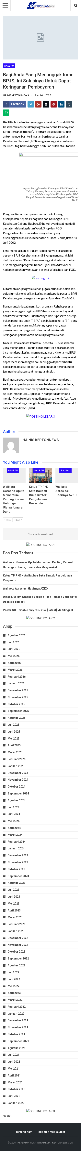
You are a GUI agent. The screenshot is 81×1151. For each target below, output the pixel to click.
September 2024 (18, 793)
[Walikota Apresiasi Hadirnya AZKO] (66, 475)
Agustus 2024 (16, 800)
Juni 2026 (14, 649)
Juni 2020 (14, 1096)
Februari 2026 (17, 676)
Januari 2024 (16, 848)
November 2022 (18, 944)
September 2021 (18, 1041)
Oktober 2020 (16, 1089)
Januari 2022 (16, 1013)
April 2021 (14, 1075)
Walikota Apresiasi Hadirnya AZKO (66, 491)
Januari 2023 (16, 931)
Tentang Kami (24, 1131)
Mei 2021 (13, 1068)
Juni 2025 (14, 731)
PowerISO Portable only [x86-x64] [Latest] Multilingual (38, 610)
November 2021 (18, 1027)
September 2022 (18, 958)
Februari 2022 (17, 1006)
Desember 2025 (18, 690)
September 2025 (18, 710)
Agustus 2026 (16, 635)
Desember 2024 (18, 773)
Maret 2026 (15, 669)
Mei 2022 (13, 986)
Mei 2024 (13, 821)
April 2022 (14, 992)
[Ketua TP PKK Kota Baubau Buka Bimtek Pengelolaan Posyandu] (40, 475)
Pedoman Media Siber (51, 1131)
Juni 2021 (14, 1061)
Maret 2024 (15, 834)
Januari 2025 (16, 766)
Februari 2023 (17, 924)
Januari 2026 (16, 683)
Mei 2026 (13, 656)
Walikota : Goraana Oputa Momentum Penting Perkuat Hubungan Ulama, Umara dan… (14, 499)
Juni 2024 (14, 814)
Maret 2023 (15, 917)
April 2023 (14, 910)
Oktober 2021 (16, 1034)
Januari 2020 (16, 1103)
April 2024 (14, 827)
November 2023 (18, 862)
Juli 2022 (13, 972)
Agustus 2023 (16, 882)
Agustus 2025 (16, 717)
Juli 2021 (13, 1054)
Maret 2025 (15, 752)
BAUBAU (9, 65)
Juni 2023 (14, 896)
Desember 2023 (18, 855)
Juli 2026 (13, 642)
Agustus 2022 (16, 965)
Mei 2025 (13, 738)
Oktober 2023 (16, 869)
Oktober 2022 (16, 951)
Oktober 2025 (16, 704)
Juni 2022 (14, 979)
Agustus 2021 (16, 1048)
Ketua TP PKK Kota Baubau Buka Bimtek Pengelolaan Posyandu (38, 495)
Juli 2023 (13, 889)
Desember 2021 (18, 1020)
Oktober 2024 (16, 786)
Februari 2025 (17, 759)
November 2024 (18, 779)
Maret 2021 (15, 1082)
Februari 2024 (17, 841)
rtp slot (7, 1115)
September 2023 (18, 876)
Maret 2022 (15, 999)
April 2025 (14, 745)
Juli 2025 (13, 724)
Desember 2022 (18, 938)
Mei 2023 (13, 903)
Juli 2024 (13, 807)
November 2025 (18, 697)
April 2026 (14, 662)
